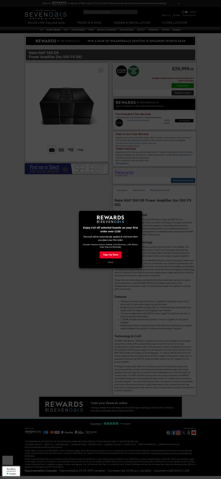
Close (110, 262)
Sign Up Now (110, 254)
